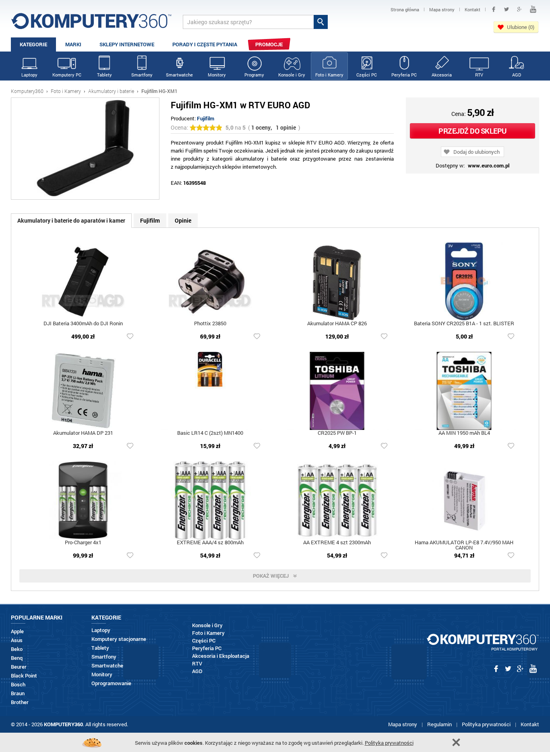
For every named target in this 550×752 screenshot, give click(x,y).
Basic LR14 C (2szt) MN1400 (210, 433)
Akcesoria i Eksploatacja (220, 656)
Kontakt (530, 724)
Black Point (24, 675)
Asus (17, 640)
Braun (18, 693)
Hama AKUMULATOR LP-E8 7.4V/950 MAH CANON (464, 545)
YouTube (533, 9)
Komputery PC (66, 75)
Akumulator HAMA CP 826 (337, 324)
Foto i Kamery (329, 75)
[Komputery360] (91, 24)
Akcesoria (442, 75)
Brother (20, 702)
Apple (17, 631)
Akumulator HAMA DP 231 (83, 433)
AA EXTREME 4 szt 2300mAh (337, 543)
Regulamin (439, 724)
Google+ (519, 9)
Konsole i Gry (291, 75)
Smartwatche (179, 75)
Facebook (493, 9)
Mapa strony (402, 724)
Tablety (104, 75)
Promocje (269, 44)
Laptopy (29, 75)
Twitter (506, 9)
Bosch (18, 684)
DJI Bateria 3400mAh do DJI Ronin (83, 324)
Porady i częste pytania (204, 44)
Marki (73, 44)
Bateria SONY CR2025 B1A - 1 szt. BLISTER (464, 324)
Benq (17, 658)
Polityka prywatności (486, 724)
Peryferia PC (404, 75)
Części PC (366, 75)
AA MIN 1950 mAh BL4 (464, 433)
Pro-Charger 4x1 (83, 543)
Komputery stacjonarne (118, 639)
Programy (254, 75)
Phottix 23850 (210, 324)
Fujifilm (205, 118)
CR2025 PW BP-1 (337, 433)
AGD (516, 75)
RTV (479, 75)
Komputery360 (27, 91)
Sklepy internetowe (126, 44)
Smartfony (142, 75)
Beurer (19, 666)
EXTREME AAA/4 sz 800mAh (210, 543)
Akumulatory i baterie (111, 91)
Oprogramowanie (111, 683)
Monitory (217, 75)
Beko (17, 649)
